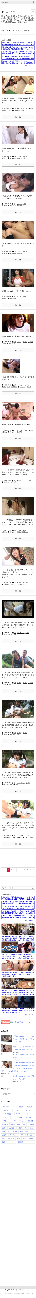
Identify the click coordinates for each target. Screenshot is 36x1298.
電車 (18, 1138)
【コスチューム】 (15, 30)
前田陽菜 (12, 735)
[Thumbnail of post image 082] (18, 660)
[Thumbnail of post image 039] (18, 412)
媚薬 (31, 1128)
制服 (23, 110)
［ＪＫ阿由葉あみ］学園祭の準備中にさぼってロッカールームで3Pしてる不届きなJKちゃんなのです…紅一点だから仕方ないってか (18, 522)
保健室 (12, 1124)
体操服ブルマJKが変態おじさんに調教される (18, 336)
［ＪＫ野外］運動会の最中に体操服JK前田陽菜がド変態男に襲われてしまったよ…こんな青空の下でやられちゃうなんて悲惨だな (18, 724)
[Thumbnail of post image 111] (18, 558)
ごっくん (17, 1110)
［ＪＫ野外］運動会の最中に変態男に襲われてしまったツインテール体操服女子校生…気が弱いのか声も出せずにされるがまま (18, 774)
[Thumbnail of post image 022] (18, 760)
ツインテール (21, 783)
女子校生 (4, 110)
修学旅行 (13, 482)
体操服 (31, 109)
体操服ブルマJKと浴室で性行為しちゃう (16, 291)
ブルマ (25, 109)
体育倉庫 (5, 1124)
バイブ (14, 1117)
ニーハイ (5, 1117)
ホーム (4, 30)
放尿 (3, 1131)
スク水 (28, 1110)
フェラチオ (20, 633)
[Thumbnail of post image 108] (19, 810)
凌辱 (8, 387)
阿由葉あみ (25, 532)
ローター (22, 1121)
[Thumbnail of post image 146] (18, 508)
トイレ (29, 1114)
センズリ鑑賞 (6, 1114)
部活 (24, 584)
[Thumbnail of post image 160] (18, 279)
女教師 (20, 1128)
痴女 (9, 110)
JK (21, 109)
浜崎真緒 (19, 432)
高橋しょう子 (21, 158)
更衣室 (15, 1131)
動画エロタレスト (30, 65)
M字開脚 (20, 1107)
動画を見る (18, 117)
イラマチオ (20, 385)
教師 (9, 1131)
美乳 (26, 1131)
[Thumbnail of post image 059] (18, 324)
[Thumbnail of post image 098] (19, 610)
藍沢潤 (29, 387)
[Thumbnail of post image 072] (18, 458)
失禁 (3, 1128)
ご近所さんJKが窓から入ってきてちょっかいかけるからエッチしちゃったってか (23, 1039)
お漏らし (29, 1107)
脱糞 (32, 1131)
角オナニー (13, 1135)
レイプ (27, 385)
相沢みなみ (20, 206)
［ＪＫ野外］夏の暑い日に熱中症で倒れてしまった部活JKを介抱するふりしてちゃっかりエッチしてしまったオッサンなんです (18, 674)
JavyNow (17, 110)
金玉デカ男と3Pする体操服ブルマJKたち (16, 425)
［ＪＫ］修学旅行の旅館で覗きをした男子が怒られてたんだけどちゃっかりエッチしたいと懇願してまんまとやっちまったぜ (18, 472)
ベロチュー (5, 1121)
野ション (30, 1135)
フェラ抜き (29, 1117)
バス (20, 1117)
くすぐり (5, 1110)
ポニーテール (6, 837)
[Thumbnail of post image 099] (18, 231)
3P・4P (16, 109)
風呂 (3, 1142)
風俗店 (31, 1138)
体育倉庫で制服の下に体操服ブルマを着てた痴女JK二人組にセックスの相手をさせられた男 (18, 100)
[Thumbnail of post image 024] (18, 86)
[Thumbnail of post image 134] (11, 367)
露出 (24, 1138)
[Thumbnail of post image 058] (18, 136)
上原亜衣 (30, 1121)
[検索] (33, 2)
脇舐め (20, 584)
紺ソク (10, 634)
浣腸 (21, 1131)
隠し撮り (11, 1138)
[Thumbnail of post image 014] (18, 184)
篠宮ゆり (13, 584)
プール (27, 837)
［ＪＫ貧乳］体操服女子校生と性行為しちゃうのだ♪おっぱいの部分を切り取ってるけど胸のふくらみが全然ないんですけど (18, 624)
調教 (4, 344)
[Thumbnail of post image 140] (18, 710)
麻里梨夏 (21, 1142)
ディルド (19, 1114)
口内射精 (31, 1124)
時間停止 (19, 253)
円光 (18, 1124)
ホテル (14, 1121)
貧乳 (30, 480)
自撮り (4, 1135)
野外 (10, 684)
